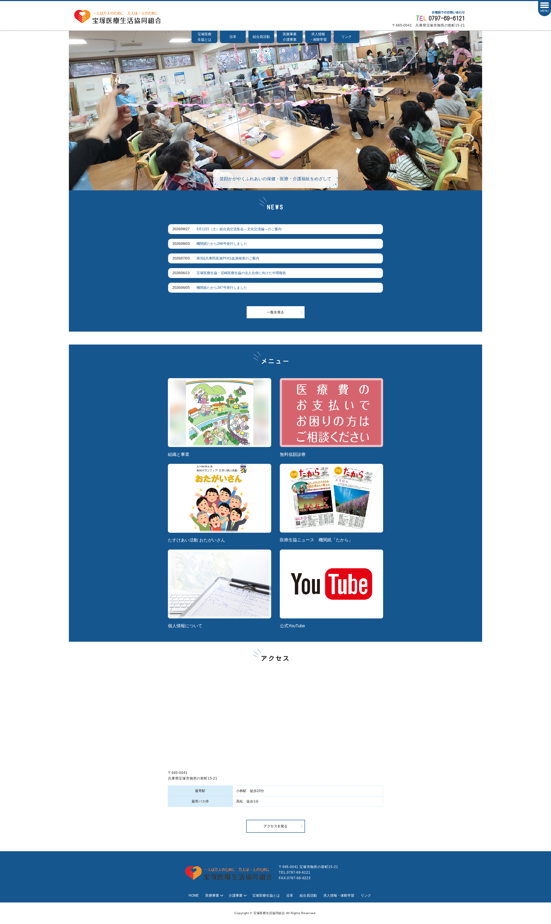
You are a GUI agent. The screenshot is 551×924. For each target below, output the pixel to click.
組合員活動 (261, 37)
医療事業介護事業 (290, 37)
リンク (346, 37)
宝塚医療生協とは (204, 37)
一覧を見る (275, 312)
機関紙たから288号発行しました (222, 243)
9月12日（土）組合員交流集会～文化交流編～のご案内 (239, 229)
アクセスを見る (275, 826)
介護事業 (236, 895)
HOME (194, 895)
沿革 (232, 37)
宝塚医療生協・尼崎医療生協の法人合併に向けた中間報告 (241, 273)
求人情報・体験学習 (318, 37)
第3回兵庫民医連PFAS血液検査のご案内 (228, 258)
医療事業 (212, 895)
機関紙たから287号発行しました (222, 287)
